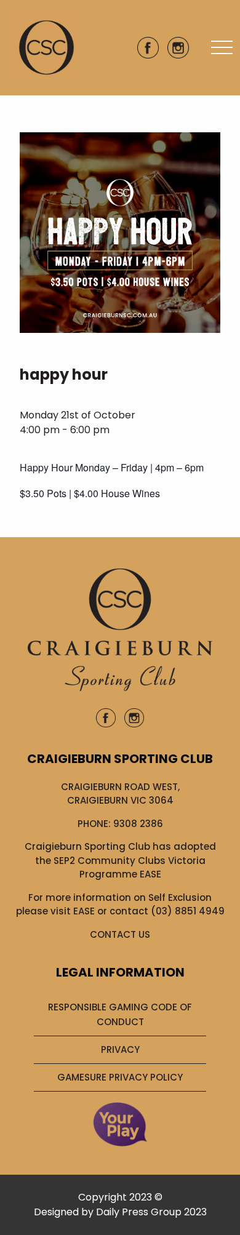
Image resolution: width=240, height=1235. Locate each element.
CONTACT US (120, 934)
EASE (84, 911)
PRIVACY (120, 1049)
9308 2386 (138, 823)
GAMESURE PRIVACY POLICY (120, 1077)
